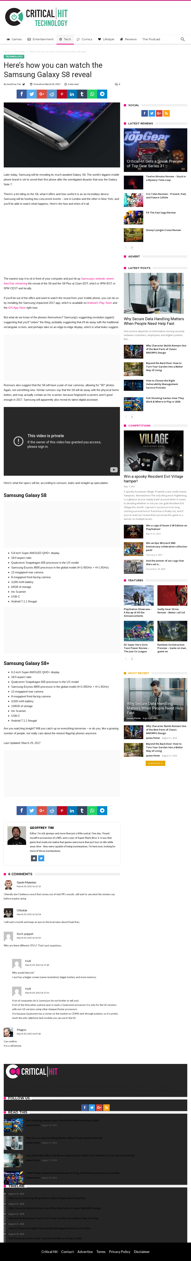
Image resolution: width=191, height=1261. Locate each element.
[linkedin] (72, 94)
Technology (19, 51)
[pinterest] (62, 94)
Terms (101, 1252)
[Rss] (166, 113)
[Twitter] (152, 113)
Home (7, 51)
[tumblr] (82, 94)
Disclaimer (142, 1252)
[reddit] (52, 94)
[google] (42, 94)
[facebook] (22, 94)
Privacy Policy (119, 1252)
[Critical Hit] (36, 6)
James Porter (134, 718)
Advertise (85, 1252)
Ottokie (22, 910)
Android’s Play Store (99, 302)
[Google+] (159, 113)
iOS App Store (17, 307)
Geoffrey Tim (14, 84)
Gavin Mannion (26, 882)
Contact (67, 1252)
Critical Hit (49, 1252)
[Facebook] (144, 113)
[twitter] (32, 94)
